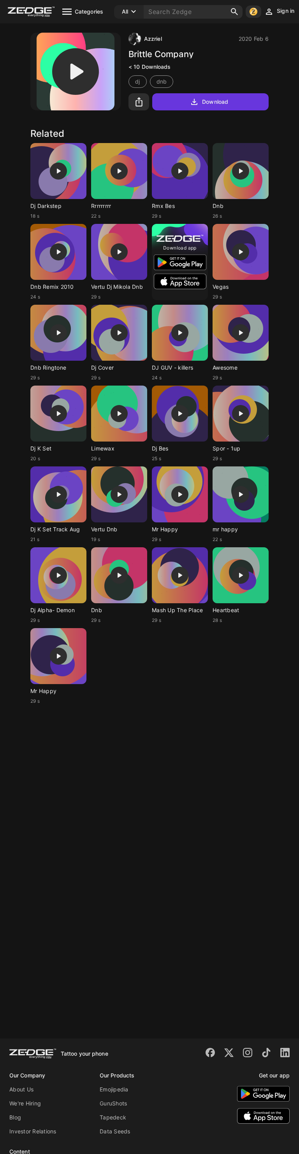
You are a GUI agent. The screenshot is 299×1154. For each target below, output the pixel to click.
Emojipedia (114, 1089)
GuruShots (113, 1103)
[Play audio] (75, 71)
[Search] (234, 11)
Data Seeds (115, 1131)
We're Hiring (25, 1103)
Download (215, 101)
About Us (21, 1089)
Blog (15, 1117)
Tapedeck (113, 1117)
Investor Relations (32, 1131)
